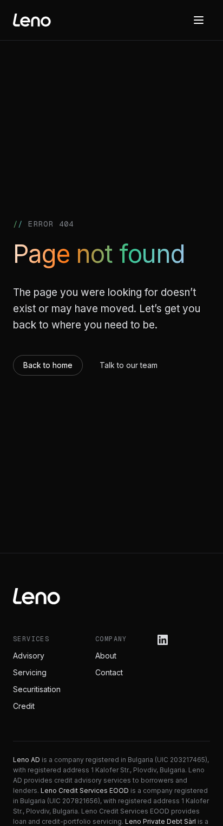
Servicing (30, 672)
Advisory (28, 655)
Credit (24, 706)
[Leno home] (32, 20)
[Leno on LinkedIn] (163, 640)
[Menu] (198, 20)
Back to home (48, 365)
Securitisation (37, 689)
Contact (109, 672)
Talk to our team (129, 365)
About (105, 655)
